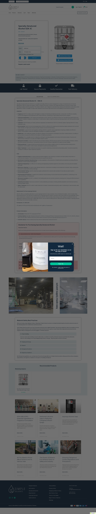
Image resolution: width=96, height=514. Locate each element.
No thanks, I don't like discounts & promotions (61, 268)
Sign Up (60, 263)
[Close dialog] (72, 244)
